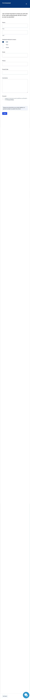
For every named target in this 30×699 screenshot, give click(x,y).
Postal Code (5, 69)
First (3, 28)
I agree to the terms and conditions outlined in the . (16, 99)
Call (7, 41)
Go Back (5, 696)
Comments (5, 78)
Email (7, 47)
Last (3, 35)
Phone (3, 60)
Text (7, 44)
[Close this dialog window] (26, 4)
